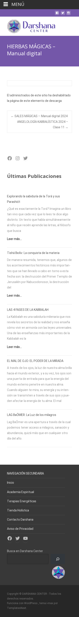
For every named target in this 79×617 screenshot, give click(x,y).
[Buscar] (58, 559)
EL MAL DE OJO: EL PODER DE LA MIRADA (35, 361)
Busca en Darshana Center (25, 551)
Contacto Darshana (20, 519)
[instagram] (68, 14)
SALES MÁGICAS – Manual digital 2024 (39, 116)
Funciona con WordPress (22, 603)
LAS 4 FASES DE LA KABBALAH (27, 310)
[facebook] (57, 14)
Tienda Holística (18, 510)
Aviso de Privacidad (20, 529)
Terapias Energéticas (21, 501)
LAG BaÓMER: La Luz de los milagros (31, 415)
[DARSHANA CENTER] (28, 25)
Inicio (10, 482)
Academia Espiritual (20, 492)
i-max (50, 603)
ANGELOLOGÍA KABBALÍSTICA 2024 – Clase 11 (42, 125)
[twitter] (63, 14)
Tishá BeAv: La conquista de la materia (33, 253)
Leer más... (14, 239)
